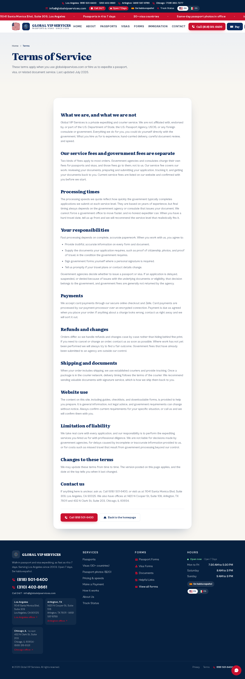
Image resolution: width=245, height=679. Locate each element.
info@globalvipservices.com (67, 8)
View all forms (148, 586)
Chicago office (22, 649)
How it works (91, 590)
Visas (125, 26)
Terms (206, 667)
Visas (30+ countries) (96, 565)
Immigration (158, 26)
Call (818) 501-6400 (209, 26)
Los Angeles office (24, 617)
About (91, 26)
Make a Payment (93, 584)
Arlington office (56, 620)
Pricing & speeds (93, 578)
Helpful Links (146, 580)
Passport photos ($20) (97, 572)
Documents (146, 573)
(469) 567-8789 (141, 3)
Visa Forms (146, 566)
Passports (108, 26)
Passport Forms (149, 559)
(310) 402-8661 (107, 3)
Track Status (167, 8)
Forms (139, 26)
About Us (88, 597)
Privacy (196, 667)
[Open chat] (236, 670)
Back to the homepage (122, 517)
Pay (237, 26)
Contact (179, 26)
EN (185, 8)
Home (77, 26)
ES (196, 8)
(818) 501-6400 (88, 3)
